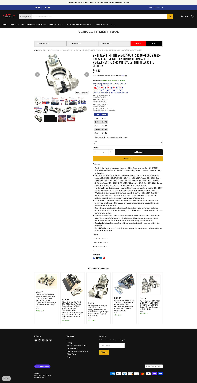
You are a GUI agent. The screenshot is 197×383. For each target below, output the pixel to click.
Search (36, 373)
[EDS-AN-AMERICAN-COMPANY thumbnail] (71, 118)
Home (5, 24)
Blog (113, 24)
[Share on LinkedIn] (100, 258)
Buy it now (128, 159)
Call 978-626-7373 (56, 24)
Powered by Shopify (40, 377)
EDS (96, 251)
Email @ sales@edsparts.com (33, 24)
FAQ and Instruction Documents (79, 24)
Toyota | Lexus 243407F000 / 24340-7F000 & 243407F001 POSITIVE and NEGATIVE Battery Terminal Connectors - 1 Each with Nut (150, 305)
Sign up (104, 352)
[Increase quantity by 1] (110, 152)
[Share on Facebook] (94, 258)
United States (155, 7)
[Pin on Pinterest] (104, 258)
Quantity (95, 147)
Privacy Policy (102, 24)
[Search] (170, 16)
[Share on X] (97, 258)
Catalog (14, 24)
